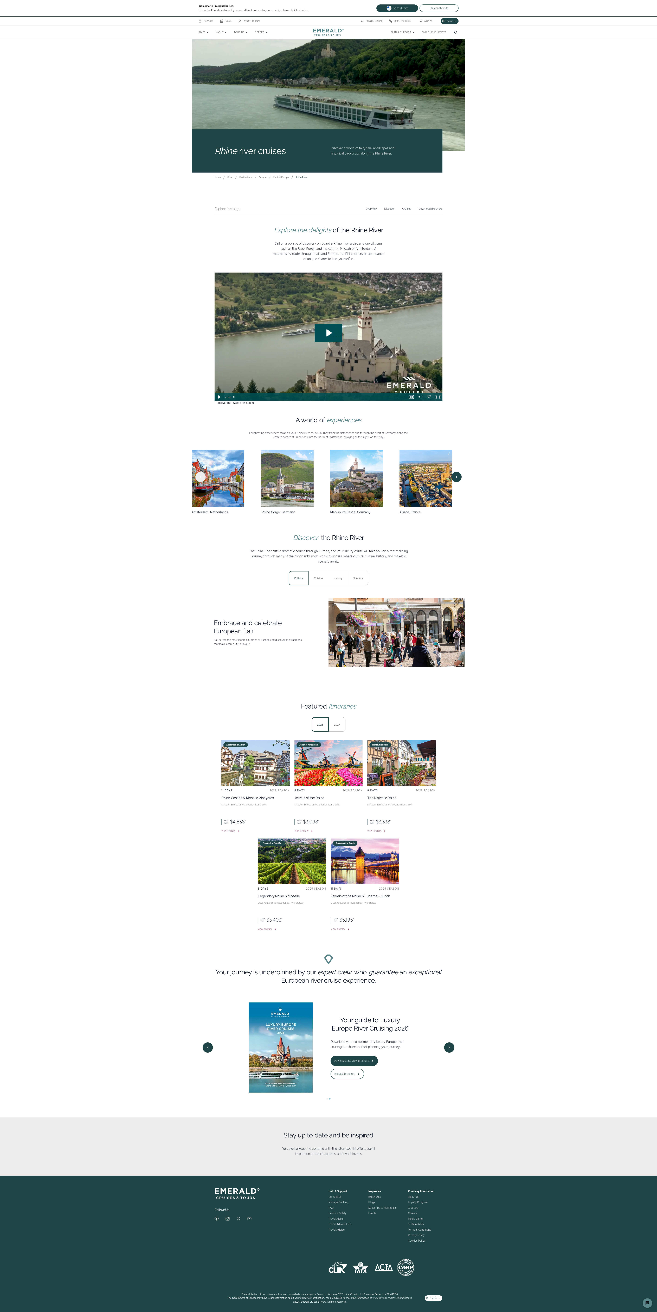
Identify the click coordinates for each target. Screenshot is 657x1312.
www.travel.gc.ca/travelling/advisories (392, 1298)
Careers (412, 1213)
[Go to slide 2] (330, 1099)
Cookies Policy (416, 1240)
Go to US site (400, 8)
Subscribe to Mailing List (382, 1207)
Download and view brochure (351, 1061)
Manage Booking (373, 21)
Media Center (416, 1218)
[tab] (298, 578)
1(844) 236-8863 (402, 21)
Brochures (208, 21)
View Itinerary (228, 831)
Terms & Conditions (419, 1229)
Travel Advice (336, 1229)
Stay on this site (439, 8)
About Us (413, 1197)
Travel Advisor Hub (339, 1224)
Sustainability (416, 1224)
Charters (413, 1207)
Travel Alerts (335, 1218)
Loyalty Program (251, 21)
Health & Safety (337, 1213)
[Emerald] (328, 32)
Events (228, 21)
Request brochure (344, 1074)
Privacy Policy (416, 1235)
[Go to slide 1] (327, 1099)
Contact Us (334, 1197)
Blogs (371, 1202)
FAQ (330, 1207)
